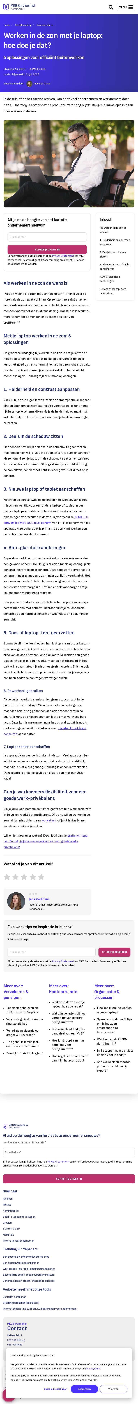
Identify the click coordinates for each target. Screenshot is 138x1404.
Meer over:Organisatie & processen (107, 991)
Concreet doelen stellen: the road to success (29, 1281)
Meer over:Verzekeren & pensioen (16, 991)
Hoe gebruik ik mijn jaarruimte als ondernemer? (23, 1044)
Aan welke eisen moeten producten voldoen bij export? (114, 1066)
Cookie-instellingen (55, 1388)
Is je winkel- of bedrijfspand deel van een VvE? (68, 1031)
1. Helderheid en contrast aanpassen (115, 242)
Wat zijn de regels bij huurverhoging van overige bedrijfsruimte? (70, 1018)
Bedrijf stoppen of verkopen (19, 1217)
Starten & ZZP (11, 1228)
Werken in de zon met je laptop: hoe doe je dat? (68, 1004)
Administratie (11, 1211)
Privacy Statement (63, 256)
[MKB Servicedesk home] (69, 1126)
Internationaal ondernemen (18, 1240)
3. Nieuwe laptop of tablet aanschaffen (115, 267)
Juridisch (8, 1199)
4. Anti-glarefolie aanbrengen (110, 279)
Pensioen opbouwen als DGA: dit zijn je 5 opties (22, 1010)
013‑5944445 (14, 1344)
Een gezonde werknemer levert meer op (26, 1257)
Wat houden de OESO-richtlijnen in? (112, 1041)
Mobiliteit (8, 1235)
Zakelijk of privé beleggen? (24, 1053)
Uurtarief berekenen (14, 1297)
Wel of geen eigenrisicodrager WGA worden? (23, 1033)
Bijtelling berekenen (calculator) (21, 1303)
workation (49, 820)
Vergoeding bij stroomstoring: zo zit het (24, 1021)
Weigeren (113, 1388)
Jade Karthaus (42, 83)
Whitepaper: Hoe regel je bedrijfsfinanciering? (29, 1269)
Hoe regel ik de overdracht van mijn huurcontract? (70, 1058)
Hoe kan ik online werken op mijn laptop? (114, 1010)
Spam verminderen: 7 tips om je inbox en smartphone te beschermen (114, 1025)
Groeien (7, 1222)
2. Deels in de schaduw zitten (113, 254)
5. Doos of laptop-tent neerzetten (113, 291)
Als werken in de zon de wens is (113, 230)
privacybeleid (93, 1368)
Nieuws (7, 1204)
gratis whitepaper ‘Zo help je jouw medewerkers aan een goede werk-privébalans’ (46, 841)
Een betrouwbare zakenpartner (21, 1263)
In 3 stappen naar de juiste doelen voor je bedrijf (115, 1053)
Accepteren (84, 1388)
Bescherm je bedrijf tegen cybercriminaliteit (28, 1275)
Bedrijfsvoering (23, 25)
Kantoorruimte (45, 25)
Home (7, 25)
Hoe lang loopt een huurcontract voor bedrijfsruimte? (69, 1045)
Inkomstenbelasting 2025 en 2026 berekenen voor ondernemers (40, 1309)
